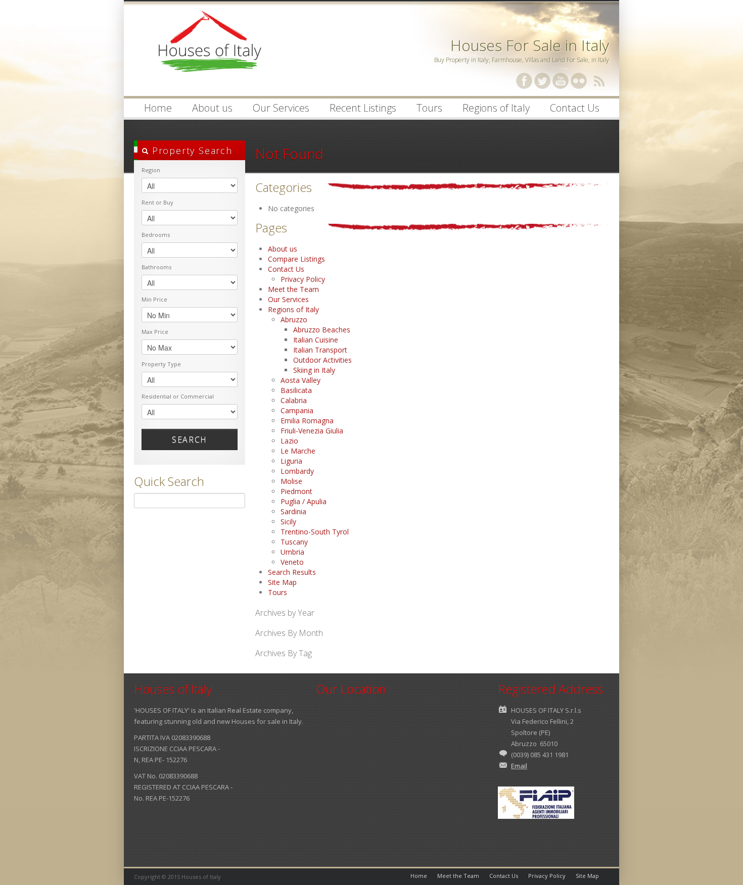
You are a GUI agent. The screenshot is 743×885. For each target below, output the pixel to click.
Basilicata (296, 390)
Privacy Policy (303, 279)
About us (207, 109)
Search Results (292, 572)
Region (151, 170)
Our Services (281, 108)
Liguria (291, 461)
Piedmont (296, 491)
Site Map (282, 582)
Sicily (288, 521)
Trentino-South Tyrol (315, 531)
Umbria (292, 552)
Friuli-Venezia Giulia (312, 430)
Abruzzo (294, 319)
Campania (297, 410)
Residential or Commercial (178, 396)
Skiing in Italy (314, 370)
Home (158, 108)
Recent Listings (363, 108)
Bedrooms (156, 234)
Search (189, 439)
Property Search (191, 150)
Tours (429, 108)
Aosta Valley (300, 380)
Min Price (154, 299)
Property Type (161, 364)
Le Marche (298, 451)
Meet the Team (293, 289)
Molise (291, 481)
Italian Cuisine (315, 340)
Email (519, 765)
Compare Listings (296, 259)
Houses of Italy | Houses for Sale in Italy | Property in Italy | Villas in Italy (210, 50)
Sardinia (293, 511)
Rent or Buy (157, 202)
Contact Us (574, 108)
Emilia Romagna (307, 420)
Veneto (292, 562)
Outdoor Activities (322, 360)
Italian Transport (320, 350)
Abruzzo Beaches (321, 329)
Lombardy (297, 471)
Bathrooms (156, 267)
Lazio (289, 441)
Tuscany (294, 542)
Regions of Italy (491, 109)
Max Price (155, 331)
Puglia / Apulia (304, 501)
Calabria (294, 400)
